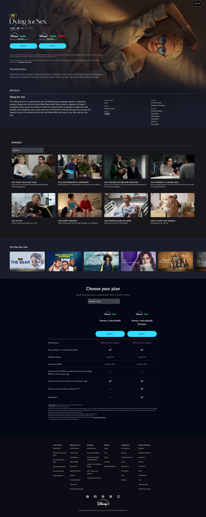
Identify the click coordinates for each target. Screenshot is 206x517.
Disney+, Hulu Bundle (93, 453)
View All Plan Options (18, 69)
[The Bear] (27, 261)
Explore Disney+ (74, 448)
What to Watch (74, 462)
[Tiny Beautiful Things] (138, 261)
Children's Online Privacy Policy (60, 454)
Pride (122, 475)
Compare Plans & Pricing (94, 478)
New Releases (74, 457)
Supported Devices (75, 471)
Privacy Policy (56, 448)
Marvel (106, 457)
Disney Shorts (125, 466)
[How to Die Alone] (101, 261)
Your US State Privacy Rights (58, 461)
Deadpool (141, 448)
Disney (106, 448)
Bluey (140, 471)
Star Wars (107, 462)
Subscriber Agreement (59, 466)
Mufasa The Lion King (144, 489)
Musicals (123, 453)
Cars (140, 480)
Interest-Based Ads (58, 475)
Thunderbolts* (142, 475)
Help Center (73, 466)
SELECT (23, 46)
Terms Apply (52, 405)
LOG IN (197, 3)
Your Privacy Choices (58, 471)
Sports (123, 462)
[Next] (202, 261)
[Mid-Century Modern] (64, 261)
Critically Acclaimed (126, 457)
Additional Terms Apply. (25, 62)
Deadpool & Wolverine (145, 453)
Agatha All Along (143, 484)
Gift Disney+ (73, 484)
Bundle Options (91, 448)
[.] (87, 496)
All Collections (125, 448)
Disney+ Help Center (99, 417)
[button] (77, 445)
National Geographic (110, 466)
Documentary (125, 471)
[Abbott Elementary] (175, 261)
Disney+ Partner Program (77, 489)
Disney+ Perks (74, 453)
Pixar (105, 453)
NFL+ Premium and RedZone (92, 472)
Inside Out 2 (142, 457)
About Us (72, 475)
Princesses (124, 480)
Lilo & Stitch (142, 466)
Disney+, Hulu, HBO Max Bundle (94, 465)
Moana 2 (141, 462)
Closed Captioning (75, 480)
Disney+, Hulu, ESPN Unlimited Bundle (93, 458)
